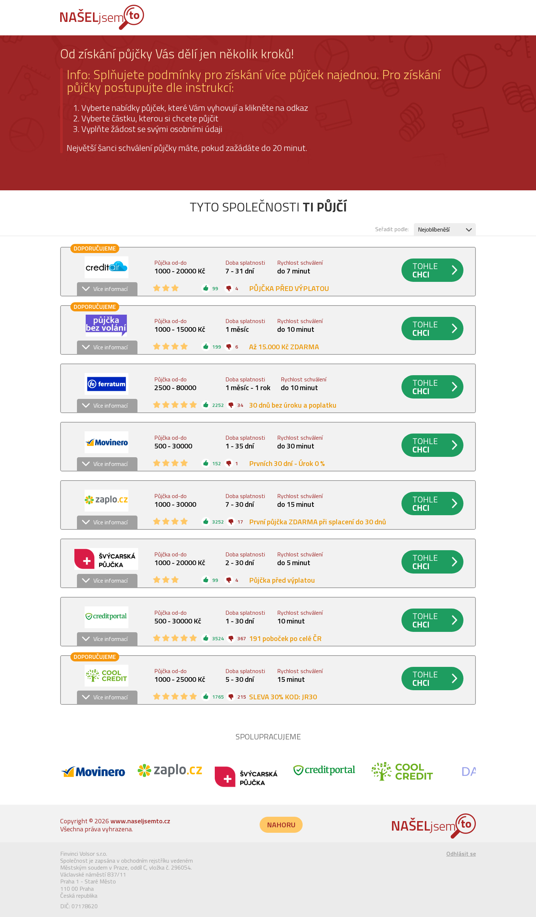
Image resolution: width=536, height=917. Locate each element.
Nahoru (281, 824)
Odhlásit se (461, 853)
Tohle (425, 270)
